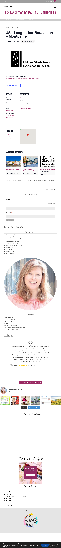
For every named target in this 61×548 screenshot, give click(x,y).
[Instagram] (12, 335)
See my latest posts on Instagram (30, 383)
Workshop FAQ (10, 237)
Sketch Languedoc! (10, 115)
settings (5, 546)
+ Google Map (9, 139)
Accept (44, 545)
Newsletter (9, 249)
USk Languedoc (9, 110)
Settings (53, 545)
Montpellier (8, 123)
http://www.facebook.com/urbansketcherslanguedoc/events (23, 78)
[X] (8, 335)
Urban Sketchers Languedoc (14, 239)
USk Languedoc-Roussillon (47, 169)
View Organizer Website (25, 108)
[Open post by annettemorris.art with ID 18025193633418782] (56, 400)
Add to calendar (13, 85)
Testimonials (9, 247)
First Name (9, 212)
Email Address (9, 205)
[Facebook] (5, 335)
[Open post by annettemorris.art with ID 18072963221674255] (15, 400)
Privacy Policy (10, 253)
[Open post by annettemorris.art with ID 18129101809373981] (35, 400)
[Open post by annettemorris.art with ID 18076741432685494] (46, 400)
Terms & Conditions (11, 251)
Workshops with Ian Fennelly (14, 245)
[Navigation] (55, 6)
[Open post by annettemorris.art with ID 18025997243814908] (25, 400)
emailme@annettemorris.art (12, 500)
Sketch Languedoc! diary (13, 241)
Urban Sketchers (10, 117)
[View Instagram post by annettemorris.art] (8, 404)
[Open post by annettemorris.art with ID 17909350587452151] (5, 400)
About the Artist (10, 235)
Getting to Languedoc (12, 243)
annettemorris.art (4, 396)
